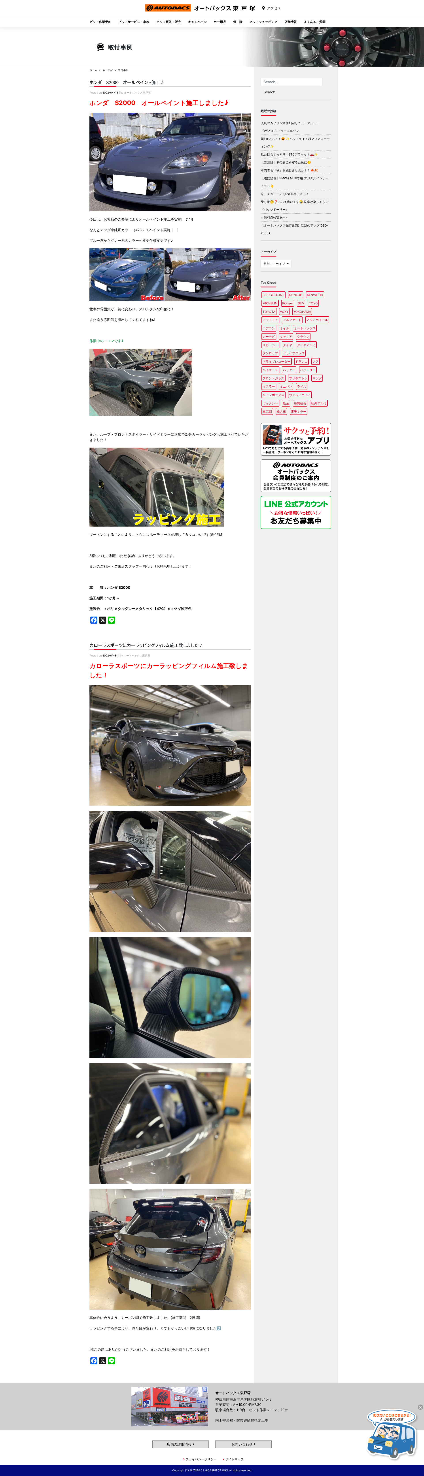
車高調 (267, 411)
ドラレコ (301, 361)
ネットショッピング (263, 22)
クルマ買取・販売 (168, 22)
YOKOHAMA (302, 311)
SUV (301, 303)
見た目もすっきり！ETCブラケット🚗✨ (289, 154)
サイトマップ (234, 1459)
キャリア (286, 336)
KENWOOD (315, 295)
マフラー (269, 386)
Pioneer (287, 303)
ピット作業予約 (100, 22)
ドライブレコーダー (276, 361)
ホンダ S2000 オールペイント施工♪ (127, 82)
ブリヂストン (298, 378)
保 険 (237, 22)
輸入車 (281, 411)
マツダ (317, 378)
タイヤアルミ (306, 345)
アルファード (292, 320)
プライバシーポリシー (201, 1459)
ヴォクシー (270, 403)
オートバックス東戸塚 (200, 11)
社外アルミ (319, 403)
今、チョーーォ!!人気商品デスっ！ (285, 194)
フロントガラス (273, 378)
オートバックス (305, 328)
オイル (284, 328)
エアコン (269, 328)
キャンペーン (197, 22)
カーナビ (269, 336)
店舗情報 (290, 22)
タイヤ (287, 345)
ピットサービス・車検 (133, 22)
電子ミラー (298, 411)
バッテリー (308, 370)
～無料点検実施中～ (275, 217)
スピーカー (270, 345)
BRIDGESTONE (273, 295)
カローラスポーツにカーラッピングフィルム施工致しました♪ (146, 645)
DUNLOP (295, 295)
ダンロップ (270, 353)
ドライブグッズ (294, 353)
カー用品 (220, 22)
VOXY (284, 311)
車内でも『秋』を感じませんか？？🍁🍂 (289, 170)
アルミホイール (317, 320)
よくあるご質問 (315, 22)
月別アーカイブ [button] (274, 264)
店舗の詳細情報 (180, 1444)
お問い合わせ (242, 1444)
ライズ (301, 386)
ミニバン (286, 386)
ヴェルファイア (300, 395)
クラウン (303, 336)
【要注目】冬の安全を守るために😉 (286, 162)
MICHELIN (270, 303)
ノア (315, 361)
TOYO (313, 303)
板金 (286, 403)
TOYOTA (269, 311)
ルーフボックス (273, 395)
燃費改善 (300, 403)
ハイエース (270, 370)
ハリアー (289, 370)
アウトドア (270, 320)
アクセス (274, 8)
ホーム (93, 70)
